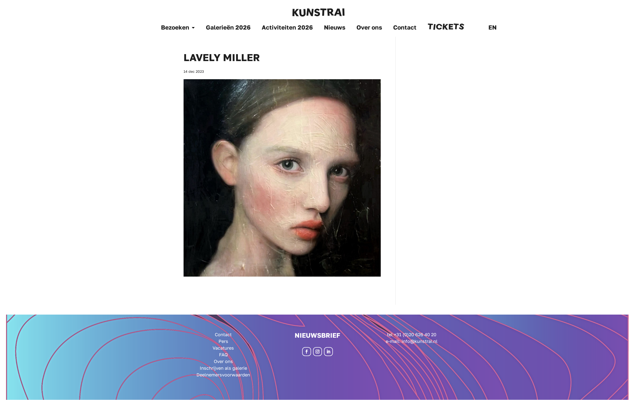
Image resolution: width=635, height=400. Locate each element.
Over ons (369, 28)
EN (492, 28)
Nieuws (334, 28)
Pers (223, 341)
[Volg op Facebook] (306, 351)
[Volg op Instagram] (317, 351)
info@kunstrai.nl (420, 341)
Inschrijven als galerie (223, 368)
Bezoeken (175, 28)
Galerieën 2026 (228, 28)
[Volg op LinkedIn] (328, 351)
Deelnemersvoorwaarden (223, 374)
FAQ (223, 354)
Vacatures (223, 348)
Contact (404, 28)
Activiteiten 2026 (287, 28)
